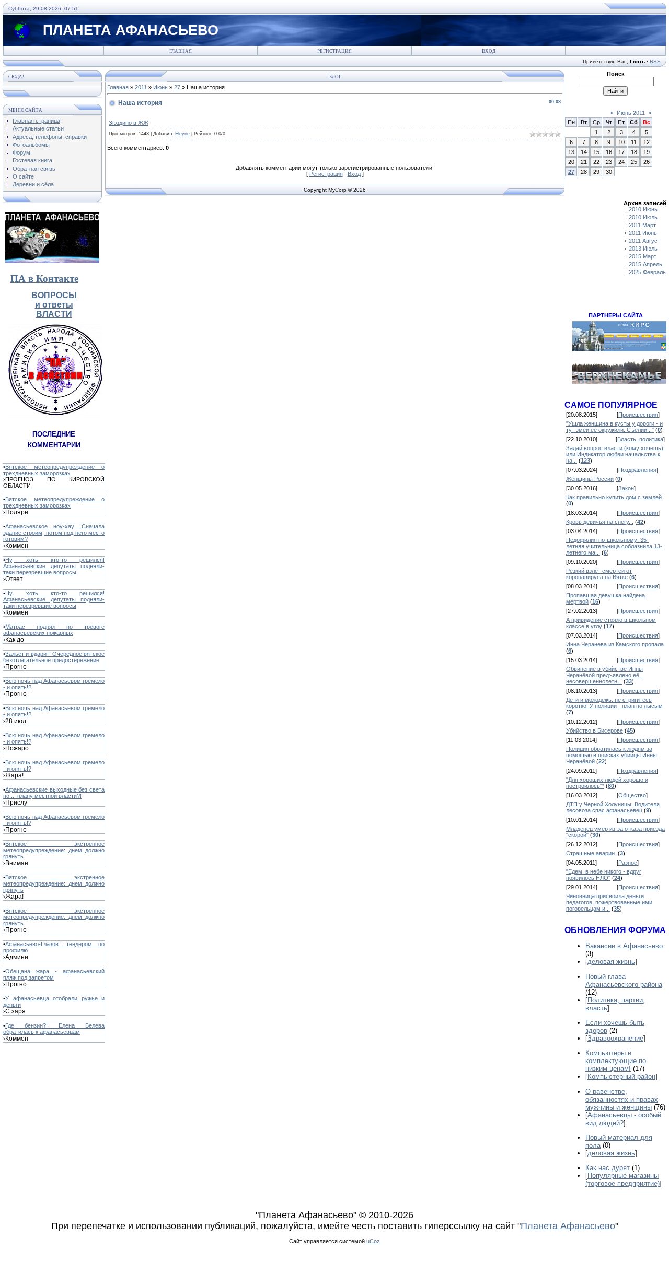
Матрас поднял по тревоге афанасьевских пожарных (54, 629)
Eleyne (182, 133)
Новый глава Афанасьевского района (623, 980)
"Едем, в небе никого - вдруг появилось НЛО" (603, 874)
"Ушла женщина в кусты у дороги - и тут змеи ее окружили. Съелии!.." (614, 426)
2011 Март (642, 225)
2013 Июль (643, 248)
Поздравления (637, 470)
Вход (488, 51)
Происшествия (638, 414)
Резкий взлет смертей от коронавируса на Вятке (599, 574)
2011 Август (644, 241)
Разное (627, 862)
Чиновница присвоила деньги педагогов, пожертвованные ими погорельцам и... (609, 902)
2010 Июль (643, 217)
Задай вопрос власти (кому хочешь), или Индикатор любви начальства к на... (615, 454)
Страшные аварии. (591, 853)
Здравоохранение (615, 1038)
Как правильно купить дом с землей (614, 497)
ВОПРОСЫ (54, 295)
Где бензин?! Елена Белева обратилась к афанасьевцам (54, 1028)
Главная (180, 51)
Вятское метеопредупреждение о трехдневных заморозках (54, 470)
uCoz (373, 1241)
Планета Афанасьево (568, 1226)
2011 (141, 87)
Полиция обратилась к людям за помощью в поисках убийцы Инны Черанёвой (611, 755)
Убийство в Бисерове (594, 730)
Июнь (160, 87)
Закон (626, 488)
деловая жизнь (611, 961)
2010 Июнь (643, 209)
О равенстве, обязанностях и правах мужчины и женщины (621, 1099)
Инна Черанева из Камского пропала (615, 644)
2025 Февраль (647, 272)
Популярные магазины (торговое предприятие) (622, 1179)
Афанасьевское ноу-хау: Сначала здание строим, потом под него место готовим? (54, 532)
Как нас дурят (607, 1168)
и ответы (54, 304)
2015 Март (642, 256)
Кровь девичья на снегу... (599, 521)
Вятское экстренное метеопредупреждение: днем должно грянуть (54, 850)
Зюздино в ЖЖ (128, 123)
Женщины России (590, 479)
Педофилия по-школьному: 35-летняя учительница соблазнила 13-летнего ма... (614, 546)
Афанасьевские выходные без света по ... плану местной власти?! (54, 792)
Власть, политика (640, 439)
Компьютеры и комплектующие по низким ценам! (615, 1060)
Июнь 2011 (631, 113)
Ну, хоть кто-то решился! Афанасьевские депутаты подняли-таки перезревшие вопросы (54, 566)
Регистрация (334, 51)
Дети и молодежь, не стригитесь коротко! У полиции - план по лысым (614, 703)
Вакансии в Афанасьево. (625, 946)
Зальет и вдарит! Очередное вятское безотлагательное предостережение (54, 657)
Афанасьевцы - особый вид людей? (623, 1119)
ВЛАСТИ (54, 314)
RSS (655, 61)
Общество (632, 795)
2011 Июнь (643, 233)
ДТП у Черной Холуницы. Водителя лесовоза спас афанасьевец (613, 807)
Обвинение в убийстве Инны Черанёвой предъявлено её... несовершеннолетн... (605, 675)
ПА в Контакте (44, 278)
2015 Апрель (645, 264)
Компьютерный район (621, 1076)
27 (177, 87)
